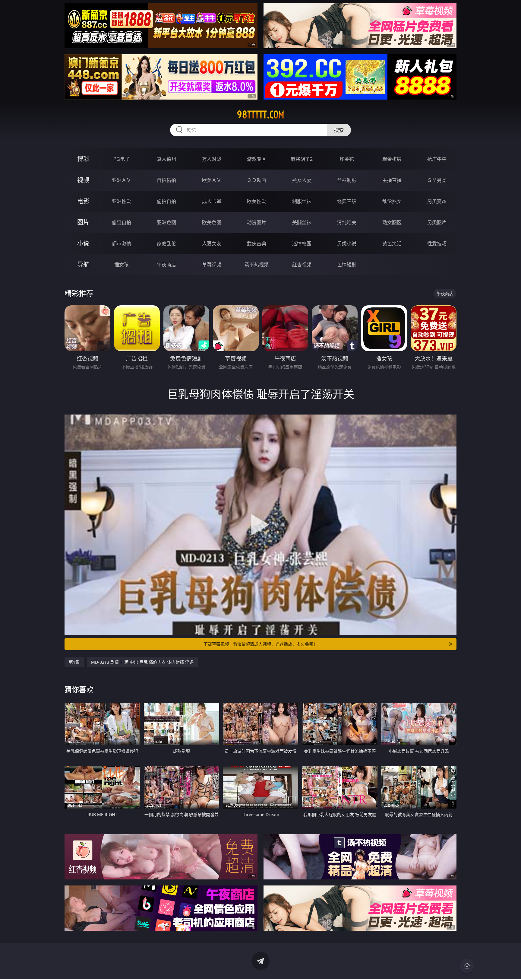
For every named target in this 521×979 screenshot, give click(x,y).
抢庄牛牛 (437, 159)
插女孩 (121, 264)
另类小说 (346, 243)
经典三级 (346, 201)
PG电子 (121, 159)
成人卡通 (211, 201)
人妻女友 (211, 243)
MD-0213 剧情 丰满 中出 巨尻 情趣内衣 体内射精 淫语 (142, 662)
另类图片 (437, 222)
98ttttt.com (260, 115)
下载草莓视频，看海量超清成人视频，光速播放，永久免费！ (260, 644)
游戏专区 (256, 159)
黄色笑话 (392, 243)
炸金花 (346, 159)
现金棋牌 (392, 159)
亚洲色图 (166, 222)
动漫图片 (256, 222)
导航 (83, 264)
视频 (83, 180)
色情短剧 (346, 264)
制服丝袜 (301, 201)
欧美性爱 (256, 201)
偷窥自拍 (121, 222)
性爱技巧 (437, 243)
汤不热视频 (257, 264)
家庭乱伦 (166, 243)
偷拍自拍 (166, 201)
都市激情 (121, 243)
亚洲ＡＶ (121, 180)
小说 (83, 243)
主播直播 (392, 180)
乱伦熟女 (392, 201)
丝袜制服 (346, 180)
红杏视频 (301, 264)
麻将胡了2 (302, 159)
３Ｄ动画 (256, 180)
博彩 (83, 159)
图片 (83, 222)
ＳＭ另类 (437, 180)
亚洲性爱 (121, 201)
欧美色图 (211, 222)
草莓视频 (211, 264)
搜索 (339, 130)
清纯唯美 (346, 222)
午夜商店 (166, 264)
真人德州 (166, 159)
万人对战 (211, 159)
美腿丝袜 (301, 222)
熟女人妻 (301, 180)
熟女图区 (392, 222)
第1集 (74, 662)
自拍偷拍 (166, 180)
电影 (83, 201)
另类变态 (437, 201)
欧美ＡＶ (211, 180)
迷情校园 (301, 243)
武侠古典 (256, 243)
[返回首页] (466, 965)
